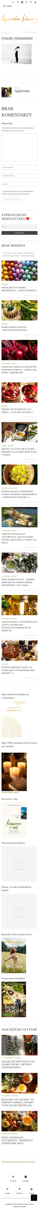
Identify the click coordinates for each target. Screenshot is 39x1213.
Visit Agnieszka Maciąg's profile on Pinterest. (18, 1162)
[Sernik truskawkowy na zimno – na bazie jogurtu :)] (20, 392)
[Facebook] (18, 2)
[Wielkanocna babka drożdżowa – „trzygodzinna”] (20, 271)
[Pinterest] (31, 2)
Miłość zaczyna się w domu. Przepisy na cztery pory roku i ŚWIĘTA (19, 452)
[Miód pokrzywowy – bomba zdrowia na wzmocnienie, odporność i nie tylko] (20, 562)
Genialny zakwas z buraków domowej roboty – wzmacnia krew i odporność (19, 370)
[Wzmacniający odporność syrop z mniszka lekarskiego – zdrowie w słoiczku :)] (20, 474)
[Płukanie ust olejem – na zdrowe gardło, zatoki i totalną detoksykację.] (20, 1083)
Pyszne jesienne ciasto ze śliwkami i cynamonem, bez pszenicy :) (18, 670)
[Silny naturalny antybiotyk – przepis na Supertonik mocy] (20, 1121)
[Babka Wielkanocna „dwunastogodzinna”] (20, 310)
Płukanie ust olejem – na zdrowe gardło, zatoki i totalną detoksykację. (18, 1102)
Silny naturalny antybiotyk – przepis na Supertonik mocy (17, 1140)
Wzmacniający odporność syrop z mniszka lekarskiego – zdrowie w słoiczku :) (19, 494)
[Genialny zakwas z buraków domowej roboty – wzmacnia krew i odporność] (20, 350)
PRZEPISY (5, 284)
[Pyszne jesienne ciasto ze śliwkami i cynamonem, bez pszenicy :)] (20, 650)
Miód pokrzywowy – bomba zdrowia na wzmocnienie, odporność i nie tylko (18, 582)
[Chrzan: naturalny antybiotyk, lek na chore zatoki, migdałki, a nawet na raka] (20, 517)
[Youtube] (35, 2)
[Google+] (26, 2)
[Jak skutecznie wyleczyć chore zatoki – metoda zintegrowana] (20, 1045)
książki (4, 445)
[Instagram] (22, 2)
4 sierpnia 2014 (6, 33)
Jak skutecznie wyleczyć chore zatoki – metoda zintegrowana (18, 1064)
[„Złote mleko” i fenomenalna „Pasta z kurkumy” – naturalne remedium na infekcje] (20, 605)
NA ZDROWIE (6, 363)
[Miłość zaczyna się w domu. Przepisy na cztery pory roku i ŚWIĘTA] (20, 432)
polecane (17, 1057)
